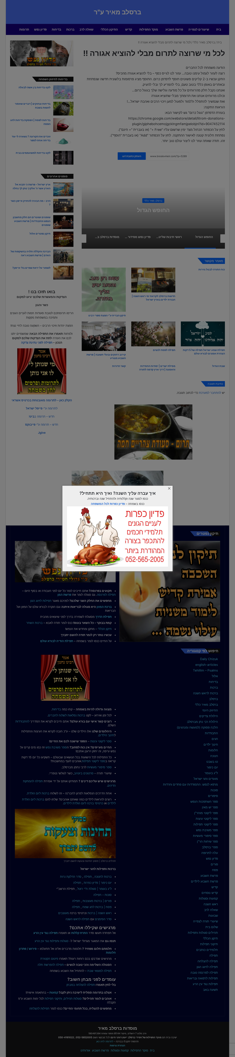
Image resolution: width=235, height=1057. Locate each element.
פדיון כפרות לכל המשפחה (108, 504)
